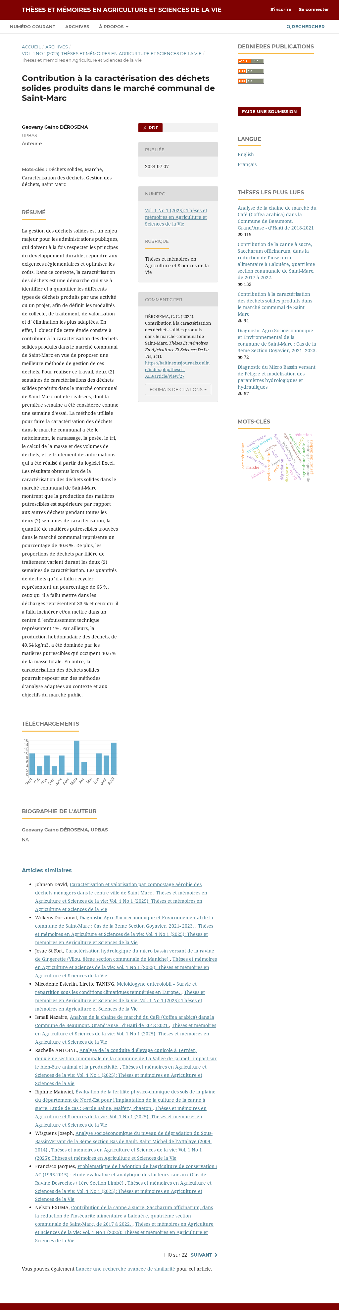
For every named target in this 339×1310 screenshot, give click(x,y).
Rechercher (308, 26)
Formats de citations (176, 389)
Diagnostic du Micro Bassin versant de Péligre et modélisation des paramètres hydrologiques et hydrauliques (276, 377)
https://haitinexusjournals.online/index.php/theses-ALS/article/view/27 (177, 369)
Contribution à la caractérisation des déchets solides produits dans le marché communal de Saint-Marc (275, 304)
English (246, 154)
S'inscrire (280, 9)
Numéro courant (32, 26)
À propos (112, 26)
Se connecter (314, 9)
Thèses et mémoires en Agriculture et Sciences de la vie (121, 10)
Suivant (201, 1255)
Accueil (31, 46)
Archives (77, 26)
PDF (152, 127)
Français (247, 164)
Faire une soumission (269, 111)
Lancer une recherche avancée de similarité (125, 1269)
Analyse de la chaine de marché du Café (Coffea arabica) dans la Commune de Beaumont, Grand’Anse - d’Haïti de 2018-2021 (277, 218)
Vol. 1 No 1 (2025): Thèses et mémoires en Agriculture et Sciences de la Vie (112, 53)
